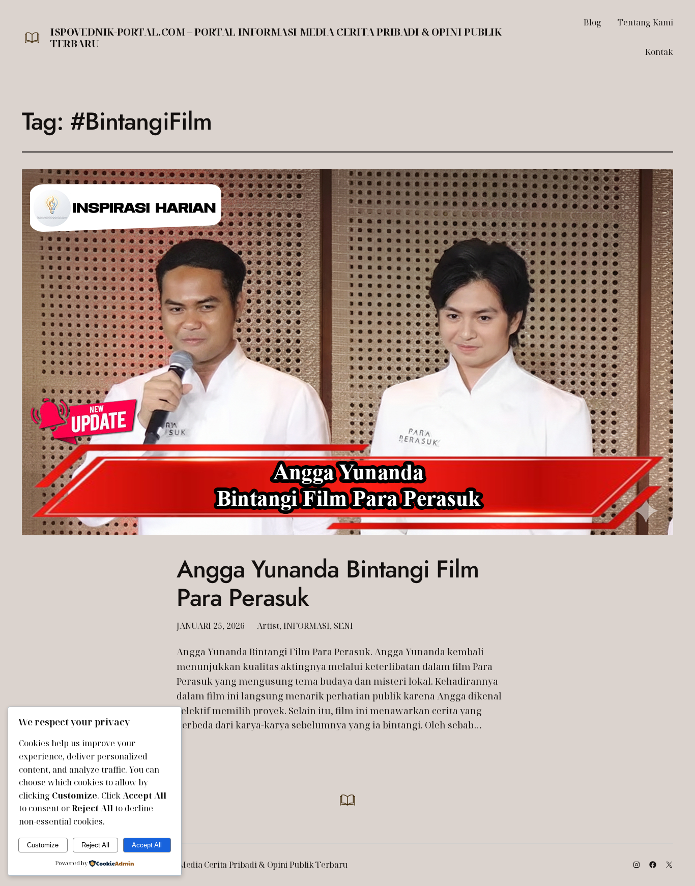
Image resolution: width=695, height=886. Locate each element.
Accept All (147, 845)
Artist (268, 625)
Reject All (95, 845)
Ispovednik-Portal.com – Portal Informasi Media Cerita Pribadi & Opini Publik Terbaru (276, 37)
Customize (43, 845)
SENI (343, 625)
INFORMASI (306, 625)
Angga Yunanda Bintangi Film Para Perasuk (328, 583)
